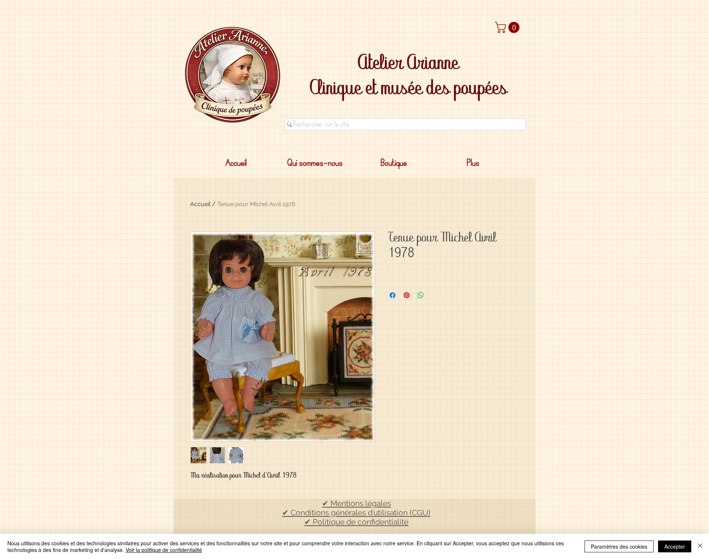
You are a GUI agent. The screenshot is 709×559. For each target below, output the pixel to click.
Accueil (200, 204)
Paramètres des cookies (619, 546)
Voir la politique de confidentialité (164, 549)
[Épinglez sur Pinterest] (406, 295)
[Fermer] (700, 546)
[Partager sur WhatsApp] (420, 295)
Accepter (674, 546)
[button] (508, 27)
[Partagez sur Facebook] (392, 295)
